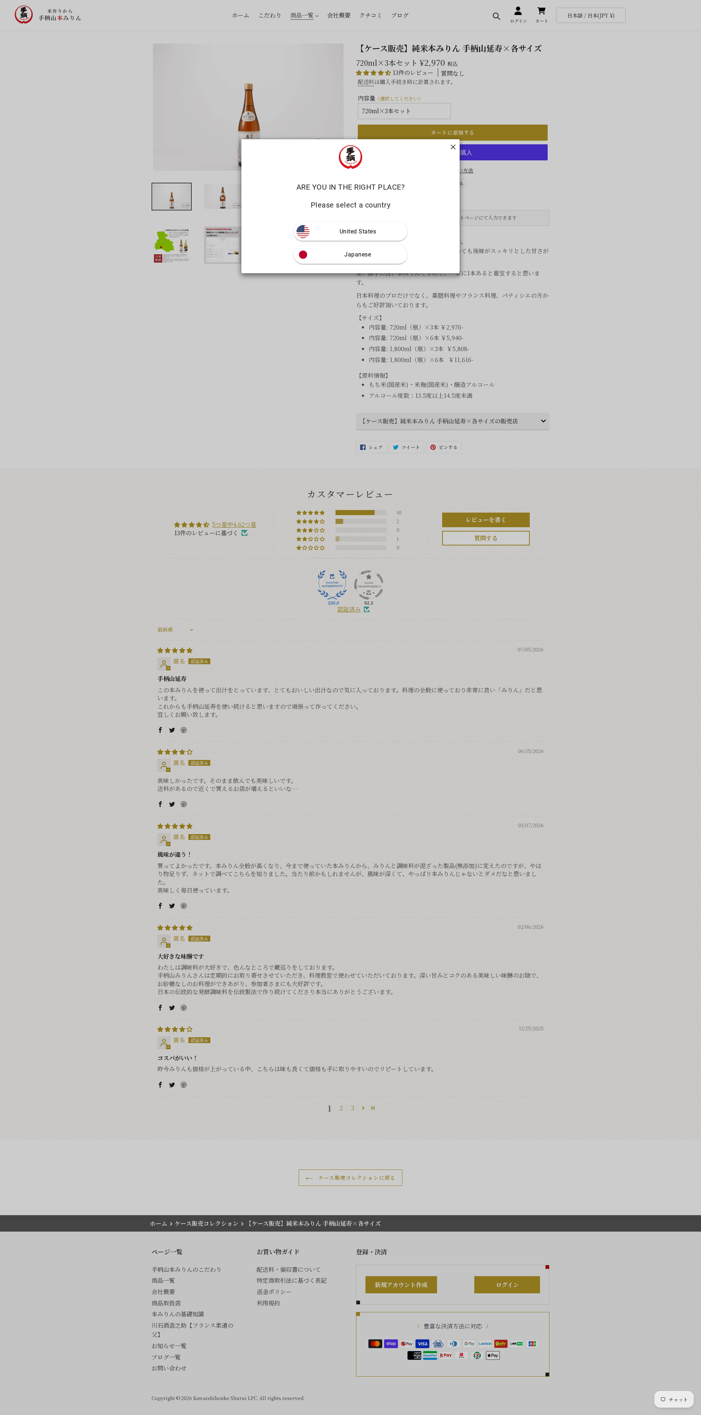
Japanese (357, 254)
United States (358, 231)
